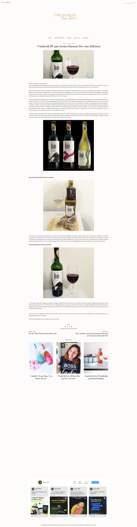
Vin (69, 328)
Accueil (50, 37)
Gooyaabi (94, 525)
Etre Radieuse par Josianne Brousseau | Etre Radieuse (54, 525)
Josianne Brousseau (59, 37)
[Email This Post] (71, 326)
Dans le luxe (77, 37)
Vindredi (72, 328)
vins (76, 328)
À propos (69, 37)
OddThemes (81, 525)
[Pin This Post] (69, 326)
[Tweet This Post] (65, 326)
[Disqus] (68, 406)
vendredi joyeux (64, 328)
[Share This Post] (67, 326)
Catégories (85, 37)
